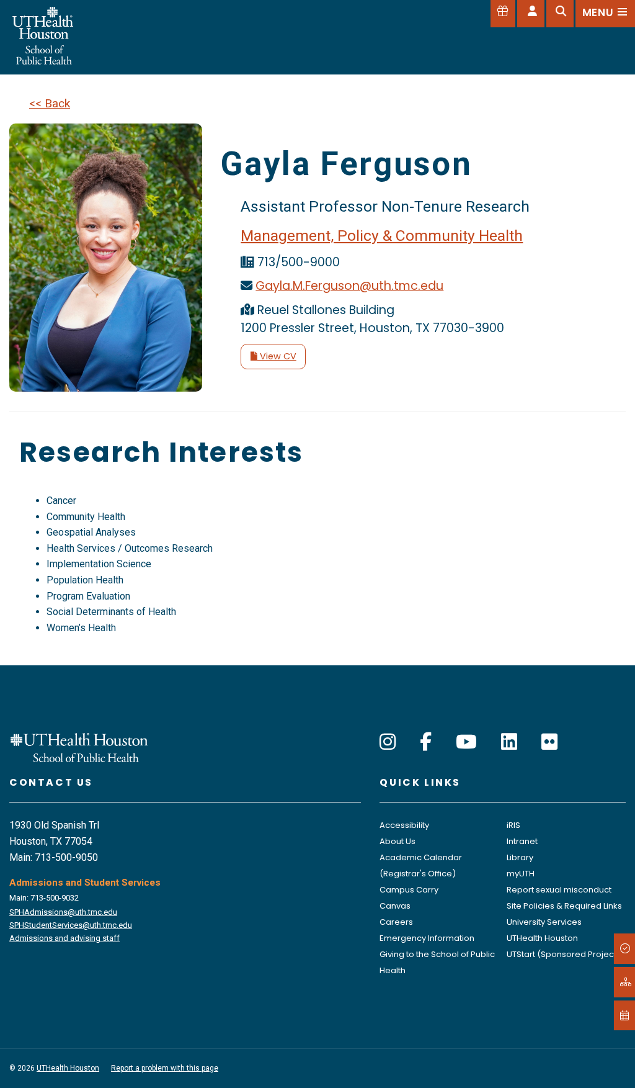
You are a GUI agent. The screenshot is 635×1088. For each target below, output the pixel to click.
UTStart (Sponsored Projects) (565, 954)
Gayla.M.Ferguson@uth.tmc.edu (349, 285)
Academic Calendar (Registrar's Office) (421, 865)
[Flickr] (549, 742)
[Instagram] (388, 742)
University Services (544, 922)
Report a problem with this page (164, 1068)
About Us (397, 841)
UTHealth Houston (542, 938)
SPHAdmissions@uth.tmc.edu (63, 912)
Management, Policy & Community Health (382, 236)
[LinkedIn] (509, 742)
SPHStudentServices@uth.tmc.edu (70, 925)
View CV (276, 356)
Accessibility (404, 825)
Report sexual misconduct (559, 890)
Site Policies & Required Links (564, 906)
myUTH (521, 873)
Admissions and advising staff (64, 938)
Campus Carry (409, 890)
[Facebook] (426, 742)
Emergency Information (427, 938)
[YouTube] (466, 742)
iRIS (513, 825)
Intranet (522, 841)
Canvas (395, 906)
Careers (396, 922)
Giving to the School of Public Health (437, 962)
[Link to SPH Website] (79, 747)
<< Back (49, 103)
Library (520, 857)
